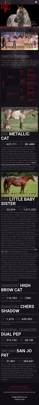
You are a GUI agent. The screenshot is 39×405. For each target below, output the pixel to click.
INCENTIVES (27, 392)
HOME (5, 392)
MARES (31, 392)
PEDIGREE (8, 392)
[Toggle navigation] (36, 2)
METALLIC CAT (27, 60)
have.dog (21, 402)
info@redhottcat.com (19, 397)
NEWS (34, 392)
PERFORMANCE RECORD (19, 252)
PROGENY (22, 392)
